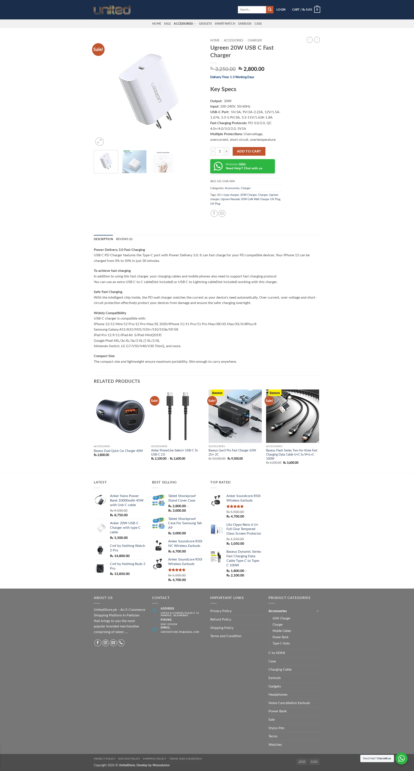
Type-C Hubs (281, 643)
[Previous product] (317, 40)
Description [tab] (103, 239)
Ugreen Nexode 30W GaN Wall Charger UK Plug (250, 199)
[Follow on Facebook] (97, 642)
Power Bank (281, 637)
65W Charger (281, 618)
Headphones (277, 694)
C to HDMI (276, 653)
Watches (275, 744)
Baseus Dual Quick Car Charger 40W (118, 451)
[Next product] (310, 40)
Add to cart (249, 151)
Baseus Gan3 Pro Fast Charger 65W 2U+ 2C (232, 452)
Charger (255, 40)
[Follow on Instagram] (105, 642)
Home (156, 23)
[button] (280, 10)
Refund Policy (220, 619)
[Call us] (121, 642)
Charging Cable (280, 669)
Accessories (183, 23)
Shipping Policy (222, 628)
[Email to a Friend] (222, 213)
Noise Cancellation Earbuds (289, 703)
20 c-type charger (228, 195)
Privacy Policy (221, 611)
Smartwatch (225, 23)
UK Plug (215, 204)
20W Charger (248, 195)
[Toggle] (317, 611)
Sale (167, 23)
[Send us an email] (113, 642)
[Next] (196, 92)
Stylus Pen (276, 728)
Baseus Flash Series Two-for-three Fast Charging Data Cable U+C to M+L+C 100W (291, 454)
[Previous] (101, 92)
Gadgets (205, 23)
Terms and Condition (226, 636)
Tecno (272, 736)
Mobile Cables (282, 631)
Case (258, 23)
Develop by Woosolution (153, 765)
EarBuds (245, 23)
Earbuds (274, 678)
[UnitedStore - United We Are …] (115, 9)
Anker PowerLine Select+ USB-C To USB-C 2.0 (174, 452)
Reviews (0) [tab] (124, 239)
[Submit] (269, 9)
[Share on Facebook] (214, 213)
